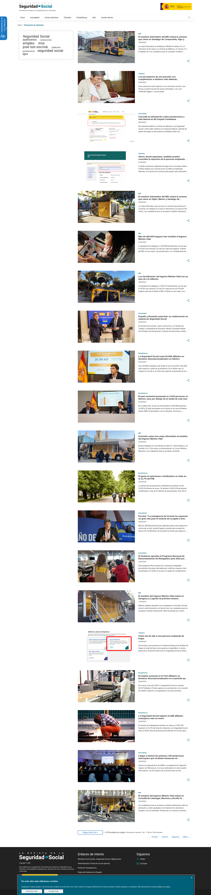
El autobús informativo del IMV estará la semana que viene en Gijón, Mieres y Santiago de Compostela (162, 199)
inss (41, 43)
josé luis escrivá (35, 47)
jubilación (56, 47)
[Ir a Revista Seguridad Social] (39, 6)
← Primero (154, 837)
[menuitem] (22, 17)
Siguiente (175, 837)
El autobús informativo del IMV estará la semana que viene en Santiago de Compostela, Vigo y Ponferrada (162, 39)
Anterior (165, 837)
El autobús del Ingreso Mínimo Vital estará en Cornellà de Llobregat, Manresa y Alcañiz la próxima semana (161, 798)
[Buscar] (189, 17)
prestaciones (29, 51)
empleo (28, 43)
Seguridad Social (36, 36)
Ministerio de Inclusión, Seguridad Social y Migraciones (99, 859)
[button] (188, 61)
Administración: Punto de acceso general (94, 863)
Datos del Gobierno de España (90, 872)
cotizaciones (46, 40)
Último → (186, 837)
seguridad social (50, 51)
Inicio (20, 25)
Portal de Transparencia (87, 868)
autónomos (30, 39)
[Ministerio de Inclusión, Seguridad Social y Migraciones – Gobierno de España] (176, 6)
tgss (25, 53)
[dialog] (106, 885)
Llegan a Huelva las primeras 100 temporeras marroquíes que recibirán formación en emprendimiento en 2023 (161, 758)
